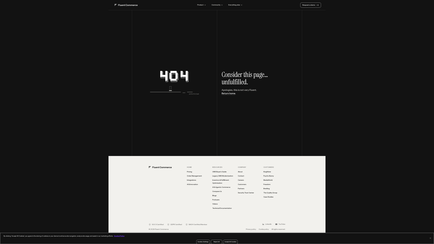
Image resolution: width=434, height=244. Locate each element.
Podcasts (215, 200)
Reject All (217, 242)
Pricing (189, 172)
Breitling (266, 189)
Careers (241, 180)
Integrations (191, 180)
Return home (228, 93)
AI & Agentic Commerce (221, 187)
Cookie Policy (119, 236)
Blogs (214, 196)
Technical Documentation (222, 208)
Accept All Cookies (230, 242)
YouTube (282, 224)
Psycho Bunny (268, 176)
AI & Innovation (192, 184)
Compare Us (217, 191)
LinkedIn (268, 224)
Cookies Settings (203, 242)
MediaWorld (267, 180)
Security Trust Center (246, 193)
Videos (215, 204)
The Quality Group (270, 193)
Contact (241, 176)
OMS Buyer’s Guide (219, 172)
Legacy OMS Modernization (222, 176)
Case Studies (268, 197)
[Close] (430, 238)
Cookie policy (264, 229)
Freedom (266, 184)
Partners (241, 189)
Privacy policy (251, 229)
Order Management (194, 176)
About (240, 172)
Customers (242, 184)
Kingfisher (267, 172)
